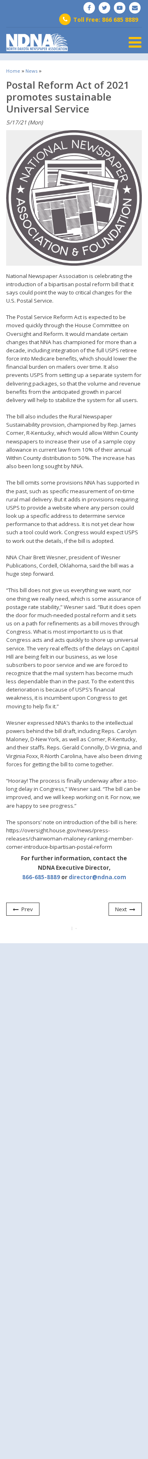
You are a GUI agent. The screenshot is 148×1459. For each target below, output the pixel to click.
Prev (27, 909)
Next (121, 909)
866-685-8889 (41, 877)
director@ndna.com (97, 877)
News (31, 71)
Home (13, 71)
